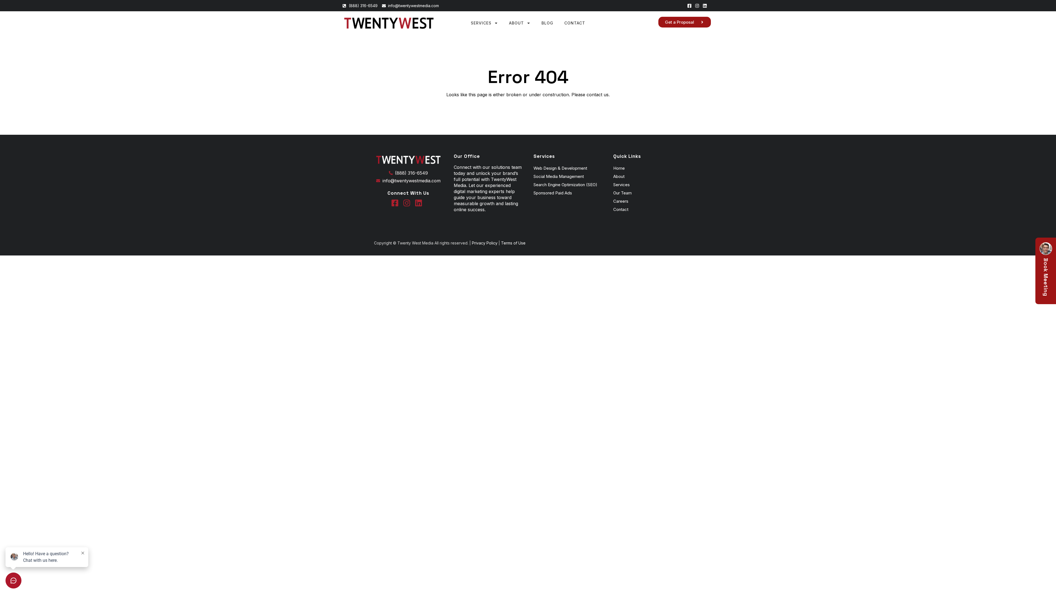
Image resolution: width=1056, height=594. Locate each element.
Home (619, 168)
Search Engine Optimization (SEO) (565, 184)
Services (481, 23)
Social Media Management (559, 176)
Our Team (622, 193)
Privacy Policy (485, 243)
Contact (574, 23)
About (516, 23)
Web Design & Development (560, 168)
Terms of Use (513, 243)
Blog (547, 23)
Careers (620, 201)
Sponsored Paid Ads (553, 193)
